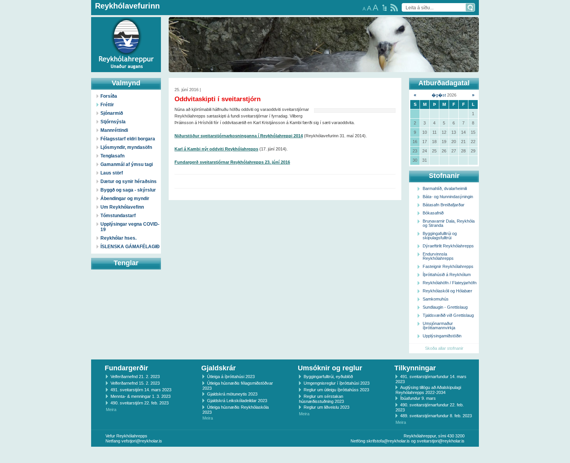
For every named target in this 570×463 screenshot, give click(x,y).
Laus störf (111, 173)
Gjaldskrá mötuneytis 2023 (232, 394)
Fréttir (107, 104)
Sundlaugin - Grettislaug (445, 307)
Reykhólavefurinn (127, 6)
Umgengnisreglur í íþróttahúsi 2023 (337, 383)
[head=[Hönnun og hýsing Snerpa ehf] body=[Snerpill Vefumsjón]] (285, 454)
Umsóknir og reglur (330, 368)
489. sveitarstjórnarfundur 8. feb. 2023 (436, 415)
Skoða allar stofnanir (444, 348)
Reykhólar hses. (118, 238)
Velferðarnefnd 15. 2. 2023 (135, 383)
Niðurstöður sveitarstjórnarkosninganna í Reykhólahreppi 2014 (238, 135)
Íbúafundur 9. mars (418, 398)
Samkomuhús (436, 299)
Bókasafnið (433, 213)
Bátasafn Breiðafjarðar (444, 204)
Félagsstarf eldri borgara (127, 139)
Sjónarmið (111, 113)
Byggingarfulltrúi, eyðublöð (328, 376)
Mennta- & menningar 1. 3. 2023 (141, 396)
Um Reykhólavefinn (122, 207)
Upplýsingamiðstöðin (442, 335)
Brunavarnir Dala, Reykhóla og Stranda (449, 223)
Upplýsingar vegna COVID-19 (129, 226)
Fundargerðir (126, 368)
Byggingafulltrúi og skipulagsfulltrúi (440, 235)
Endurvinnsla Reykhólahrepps (438, 256)
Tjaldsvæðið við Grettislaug (448, 315)
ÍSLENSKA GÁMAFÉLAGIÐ (130, 246)
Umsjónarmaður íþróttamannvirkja (439, 325)
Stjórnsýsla (113, 121)
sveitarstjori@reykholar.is (441, 441)
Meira (111, 409)
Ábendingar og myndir (124, 198)
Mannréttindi (114, 130)
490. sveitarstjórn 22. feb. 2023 (140, 403)
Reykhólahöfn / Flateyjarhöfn (450, 282)
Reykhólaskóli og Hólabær (447, 291)
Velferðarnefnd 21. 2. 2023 (135, 376)
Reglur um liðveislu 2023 (326, 407)
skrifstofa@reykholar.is (388, 441)
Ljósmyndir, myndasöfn (126, 147)
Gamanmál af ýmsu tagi (126, 164)
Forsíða (108, 96)
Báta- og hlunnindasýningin (448, 196)
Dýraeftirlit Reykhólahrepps (448, 246)
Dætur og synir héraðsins (128, 181)
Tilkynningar (415, 368)
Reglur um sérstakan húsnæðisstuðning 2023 (321, 399)
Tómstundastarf (118, 215)
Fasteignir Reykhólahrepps (448, 266)
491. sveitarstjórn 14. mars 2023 (141, 389)
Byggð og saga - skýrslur (128, 190)
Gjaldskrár (218, 368)
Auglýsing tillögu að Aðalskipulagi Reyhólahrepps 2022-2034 (428, 390)
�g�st (439, 95)
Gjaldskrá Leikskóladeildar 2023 (237, 400)
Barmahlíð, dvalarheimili (445, 188)
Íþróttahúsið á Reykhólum (447, 274)
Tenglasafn (112, 156)
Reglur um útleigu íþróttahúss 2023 (336, 389)
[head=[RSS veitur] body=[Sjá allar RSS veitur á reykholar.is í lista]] (394, 7)
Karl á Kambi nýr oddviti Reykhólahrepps (216, 149)
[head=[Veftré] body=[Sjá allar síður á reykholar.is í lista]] (384, 8)
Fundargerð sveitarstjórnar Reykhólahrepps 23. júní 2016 (232, 162)
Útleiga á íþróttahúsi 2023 (231, 376)
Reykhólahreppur (34, 38)
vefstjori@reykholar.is (141, 441)
